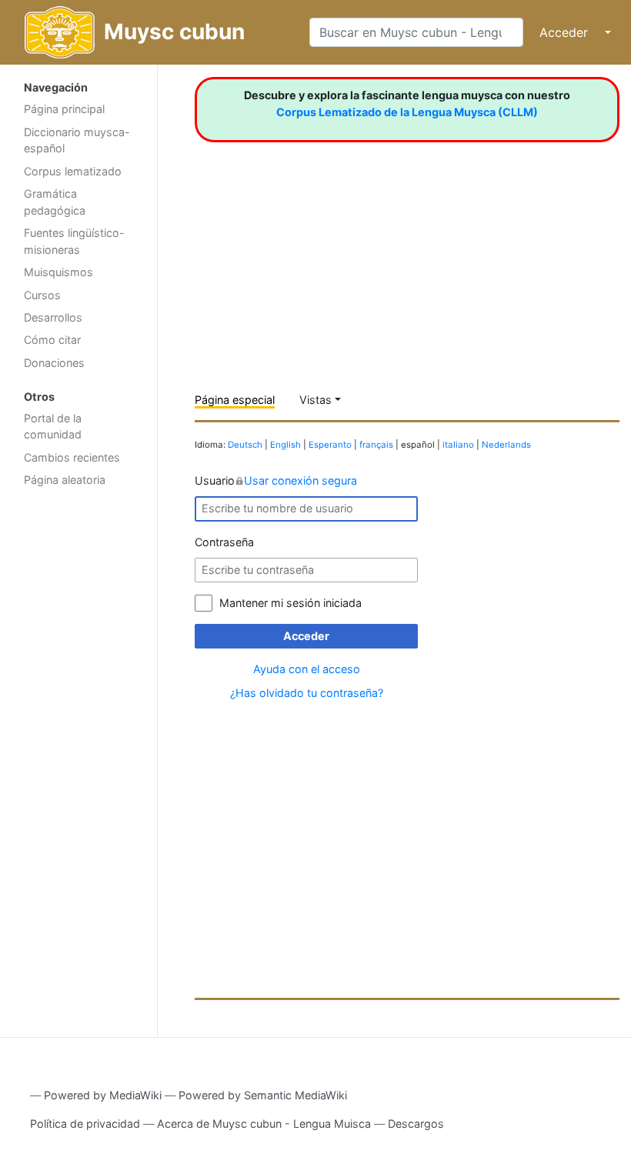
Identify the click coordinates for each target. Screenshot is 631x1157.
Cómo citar (52, 339)
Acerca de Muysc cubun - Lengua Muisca (264, 1123)
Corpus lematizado (73, 171)
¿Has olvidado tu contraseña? (306, 692)
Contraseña (224, 541)
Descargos (416, 1123)
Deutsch (245, 444)
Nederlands (506, 444)
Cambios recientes (72, 457)
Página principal (64, 108)
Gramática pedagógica (54, 202)
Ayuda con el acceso (306, 668)
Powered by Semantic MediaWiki (263, 1095)
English (285, 444)
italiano (458, 444)
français (376, 444)
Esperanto (330, 444)
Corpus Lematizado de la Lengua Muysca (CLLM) (407, 111)
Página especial (235, 399)
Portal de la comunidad (53, 427)
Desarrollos (53, 317)
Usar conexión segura (300, 480)
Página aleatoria (64, 479)
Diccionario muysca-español (77, 140)
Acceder (563, 32)
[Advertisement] (78, 739)
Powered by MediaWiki (103, 1095)
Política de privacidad (85, 1123)
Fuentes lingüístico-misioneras (74, 241)
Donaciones (54, 362)
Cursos (42, 295)
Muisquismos (58, 271)
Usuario (276, 480)
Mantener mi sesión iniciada (290, 602)
